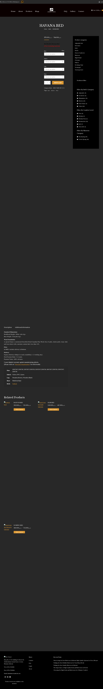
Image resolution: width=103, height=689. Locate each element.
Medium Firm (83, 119)
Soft (81, 124)
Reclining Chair (79, 65)
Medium (82, 116)
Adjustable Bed (79, 43)
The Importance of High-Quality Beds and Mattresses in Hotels (71, 667)
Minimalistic (83, 98)
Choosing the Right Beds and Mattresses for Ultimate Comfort (71, 670)
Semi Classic (83, 103)
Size (45, 51)
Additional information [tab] (22, 327)
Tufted (14, 384)
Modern (82, 101)
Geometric (82, 95)
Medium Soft (83, 121)
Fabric (45, 58)
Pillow (57, 90)
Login (101, 1)
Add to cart (58, 82)
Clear (63, 50)
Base (45, 74)
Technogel (78, 67)
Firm (81, 113)
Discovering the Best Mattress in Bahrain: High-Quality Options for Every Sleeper (76, 660)
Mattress (52, 90)
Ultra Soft (82, 126)
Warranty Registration (22, 364)
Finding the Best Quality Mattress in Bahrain (65, 665)
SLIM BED (51, 402)
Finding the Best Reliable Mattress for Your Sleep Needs (69, 663)
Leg (45, 66)
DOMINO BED (18, 525)
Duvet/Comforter (80, 53)
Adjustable (82, 93)
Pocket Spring (84, 139)
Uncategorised (79, 70)
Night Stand (78, 57)
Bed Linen (77, 45)
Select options (19, 409)
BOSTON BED (18, 402)
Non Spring (83, 136)
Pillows (77, 62)
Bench (76, 50)
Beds (50, 88)
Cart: (98, 10)
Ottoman (77, 60)
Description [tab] (8, 327)
